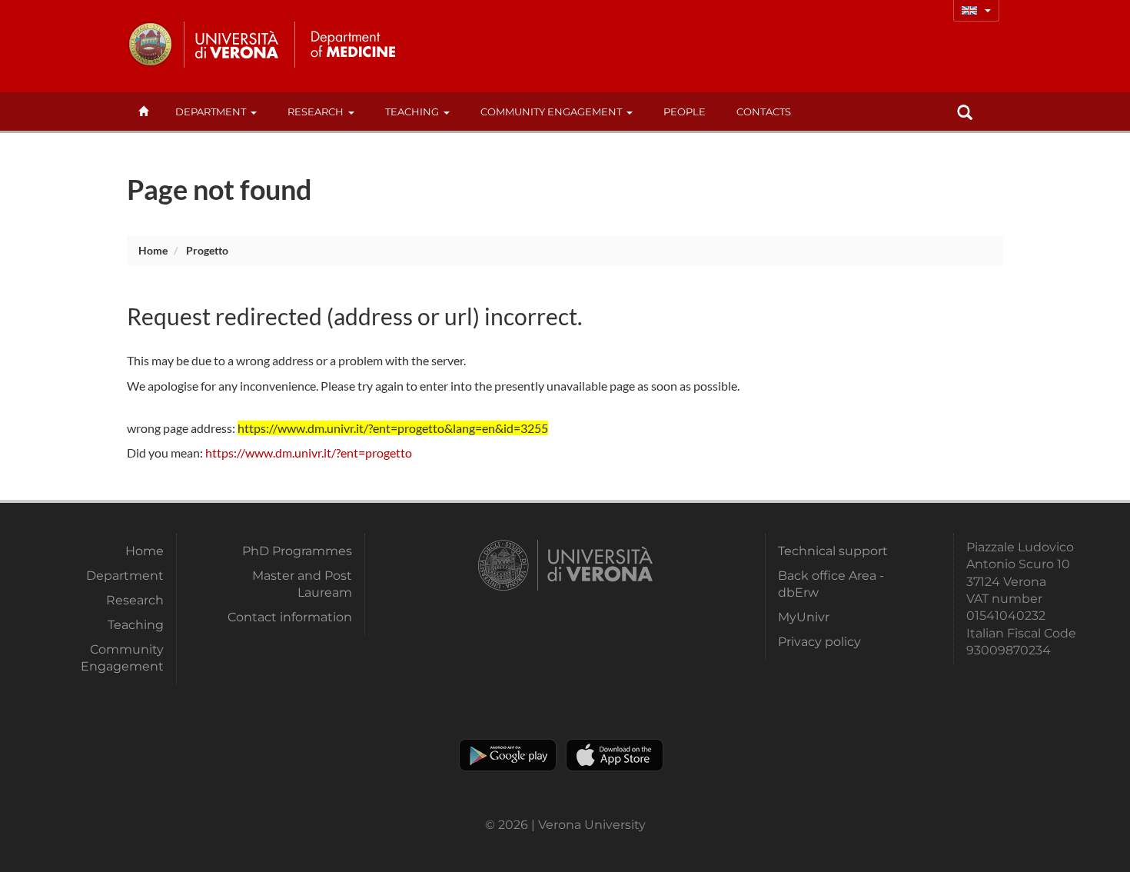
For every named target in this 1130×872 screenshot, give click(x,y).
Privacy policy (819, 641)
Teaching (412, 111)
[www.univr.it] (204, 45)
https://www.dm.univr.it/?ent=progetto (308, 452)
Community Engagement (551, 111)
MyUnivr (803, 617)
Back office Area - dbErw (831, 584)
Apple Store (615, 755)
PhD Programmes (297, 551)
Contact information (290, 617)
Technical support (833, 551)
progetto (207, 250)
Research (315, 111)
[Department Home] (352, 45)
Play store (508, 755)
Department (210, 111)
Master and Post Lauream (302, 584)
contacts (763, 111)
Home (153, 250)
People (684, 111)
